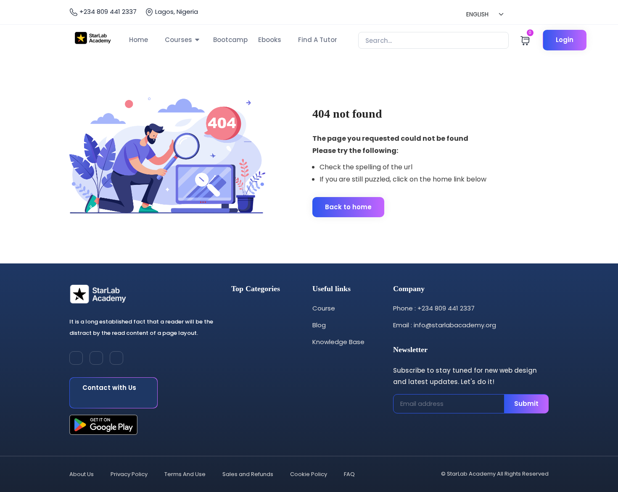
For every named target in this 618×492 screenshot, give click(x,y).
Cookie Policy (308, 474)
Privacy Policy (129, 474)
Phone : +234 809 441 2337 (434, 308)
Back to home (348, 207)
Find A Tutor (317, 39)
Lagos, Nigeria (175, 11)
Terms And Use (185, 474)
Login (564, 39)
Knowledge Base (338, 341)
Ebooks (269, 39)
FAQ (349, 474)
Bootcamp (230, 39)
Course (323, 308)
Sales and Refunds (247, 474)
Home (138, 39)
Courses (178, 39)
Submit (526, 403)
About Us (81, 474)
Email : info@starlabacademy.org (444, 325)
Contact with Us (109, 387)
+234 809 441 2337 (107, 11)
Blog (319, 325)
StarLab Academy (471, 474)
